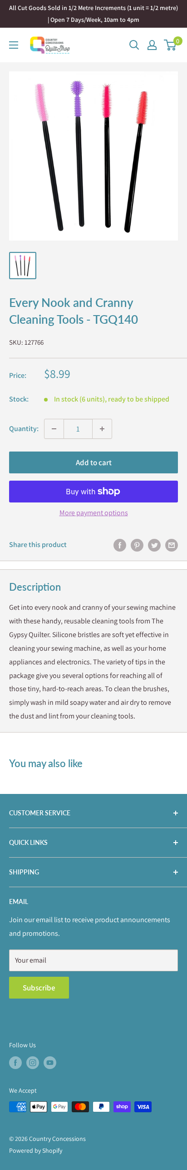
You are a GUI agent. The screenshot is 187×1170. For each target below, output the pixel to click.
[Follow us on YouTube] (50, 1062)
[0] (170, 45)
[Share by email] (171, 545)
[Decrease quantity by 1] (54, 428)
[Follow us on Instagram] (32, 1062)
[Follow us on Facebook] (15, 1062)
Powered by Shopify (35, 1150)
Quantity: (24, 428)
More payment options (93, 512)
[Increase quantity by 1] (102, 428)
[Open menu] (13, 45)
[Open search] (134, 45)
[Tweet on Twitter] (154, 545)
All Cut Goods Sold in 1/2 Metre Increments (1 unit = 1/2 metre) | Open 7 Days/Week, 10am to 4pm (93, 14)
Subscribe (39, 988)
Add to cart (94, 462)
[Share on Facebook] (119, 545)
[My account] (152, 45)
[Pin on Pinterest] (137, 545)
